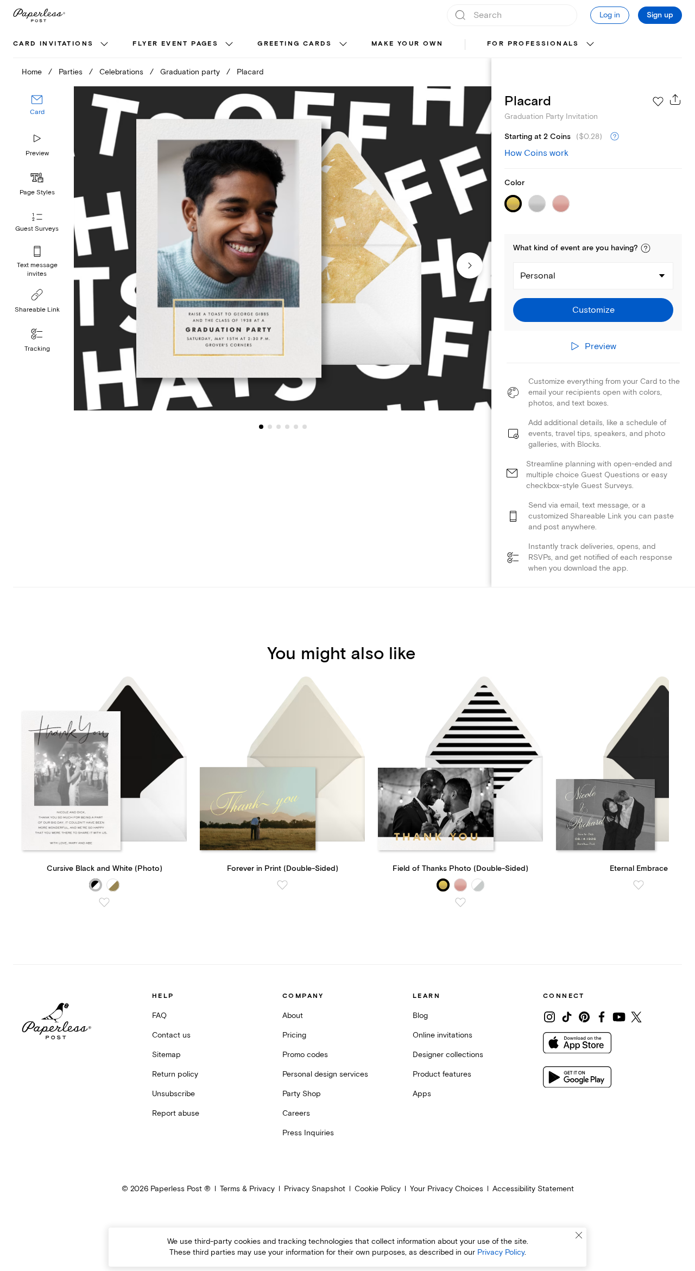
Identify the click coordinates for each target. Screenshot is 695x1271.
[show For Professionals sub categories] (590, 44)
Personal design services (325, 1074)
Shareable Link (37, 310)
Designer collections (448, 1054)
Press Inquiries (308, 1132)
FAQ (159, 1015)
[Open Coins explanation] (615, 136)
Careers (296, 1113)
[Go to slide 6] (296, 427)
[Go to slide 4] (278, 427)
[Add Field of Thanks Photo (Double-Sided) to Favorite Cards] (460, 902)
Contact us (171, 1035)
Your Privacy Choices (446, 1188)
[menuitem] (62, 44)
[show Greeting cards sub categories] (343, 44)
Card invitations (53, 44)
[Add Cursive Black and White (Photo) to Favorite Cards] (104, 902)
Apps (422, 1093)
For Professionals (533, 44)
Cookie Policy (378, 1188)
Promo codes (305, 1054)
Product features (442, 1074)
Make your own (407, 44)
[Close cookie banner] (578, 1235)
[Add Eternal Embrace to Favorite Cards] (638, 884)
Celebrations (121, 72)
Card (37, 113)
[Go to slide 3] (270, 427)
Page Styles (37, 192)
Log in (609, 15)
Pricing (294, 1035)
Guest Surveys (37, 229)
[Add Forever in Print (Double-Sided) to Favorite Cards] (282, 884)
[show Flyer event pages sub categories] (229, 44)
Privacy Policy (501, 1252)
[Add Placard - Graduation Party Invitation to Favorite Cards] (658, 101)
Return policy (175, 1074)
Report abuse (175, 1113)
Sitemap (166, 1054)
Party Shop (301, 1093)
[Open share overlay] (675, 99)
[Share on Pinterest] (584, 1016)
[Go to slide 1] (261, 427)
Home (32, 72)
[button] (645, 248)
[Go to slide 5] (287, 427)
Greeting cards (294, 44)
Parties (71, 72)
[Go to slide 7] (304, 427)
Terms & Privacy (247, 1188)
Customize (593, 310)
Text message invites (37, 269)
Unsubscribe (173, 1093)
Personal (537, 275)
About (292, 1015)
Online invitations (442, 1035)
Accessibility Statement (533, 1188)
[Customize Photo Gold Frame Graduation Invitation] (282, 248)
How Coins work (536, 153)
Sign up (660, 15)
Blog (420, 1015)
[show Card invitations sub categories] (104, 44)
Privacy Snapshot (314, 1188)
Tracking (37, 349)
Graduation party (190, 72)
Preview (37, 153)
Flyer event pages (175, 44)
